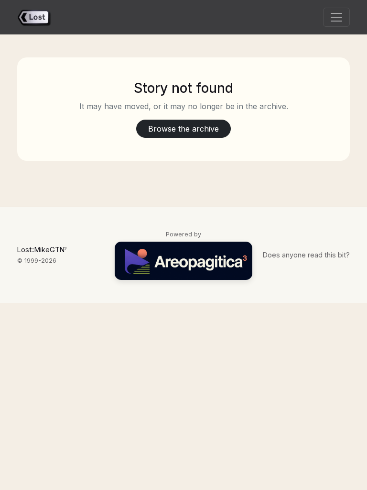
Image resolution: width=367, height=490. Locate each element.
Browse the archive (183, 129)
